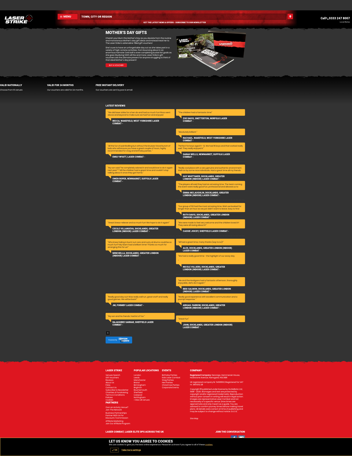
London (137, 375)
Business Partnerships (117, 415)
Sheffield (138, 392)
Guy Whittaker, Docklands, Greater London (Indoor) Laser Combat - (204, 177)
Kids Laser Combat (171, 377)
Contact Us (111, 387)
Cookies (109, 399)
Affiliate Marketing (118, 422)
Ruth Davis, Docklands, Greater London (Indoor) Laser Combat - (206, 216)
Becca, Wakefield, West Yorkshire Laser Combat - (135, 122)
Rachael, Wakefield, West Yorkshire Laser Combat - (207, 139)
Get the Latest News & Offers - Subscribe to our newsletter (174, 22)
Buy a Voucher (116, 65)
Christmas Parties (170, 385)
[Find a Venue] (183, 16)
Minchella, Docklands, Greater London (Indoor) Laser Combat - (135, 254)
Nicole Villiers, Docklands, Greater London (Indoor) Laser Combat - (204, 268)
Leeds (137, 377)
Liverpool (138, 395)
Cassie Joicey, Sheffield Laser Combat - (206, 231)
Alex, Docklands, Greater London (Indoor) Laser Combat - (207, 249)
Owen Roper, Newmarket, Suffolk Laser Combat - (135, 180)
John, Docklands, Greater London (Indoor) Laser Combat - (208, 326)
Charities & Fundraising (117, 392)
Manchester (140, 380)
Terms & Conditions (115, 395)
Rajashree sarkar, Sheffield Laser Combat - (132, 323)
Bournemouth (140, 390)
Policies (109, 397)
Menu (65, 16)
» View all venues (142, 399)
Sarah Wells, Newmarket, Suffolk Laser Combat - (206, 155)
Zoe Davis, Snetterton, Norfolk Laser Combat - (205, 119)
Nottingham (140, 397)
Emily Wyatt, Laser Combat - (128, 156)
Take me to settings (131, 450)
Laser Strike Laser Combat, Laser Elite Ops (28, 18)
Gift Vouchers (112, 377)
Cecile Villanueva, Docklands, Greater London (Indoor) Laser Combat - (135, 230)
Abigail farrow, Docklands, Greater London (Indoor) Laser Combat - (204, 306)
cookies (209, 444)
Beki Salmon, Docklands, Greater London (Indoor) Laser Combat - (207, 290)
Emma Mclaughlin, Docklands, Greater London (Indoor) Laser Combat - (206, 194)
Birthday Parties (169, 375)
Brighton (138, 387)
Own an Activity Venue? (117, 408)
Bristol (137, 382)
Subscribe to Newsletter (117, 390)
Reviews (109, 380)
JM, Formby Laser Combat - (128, 305)
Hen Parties (167, 382)
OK (114, 450)
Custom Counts (123, 340)
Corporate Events (170, 387)
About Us (110, 382)
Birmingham (140, 385)
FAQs (108, 385)
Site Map (194, 418)
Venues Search (113, 375)
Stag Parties (168, 380)
